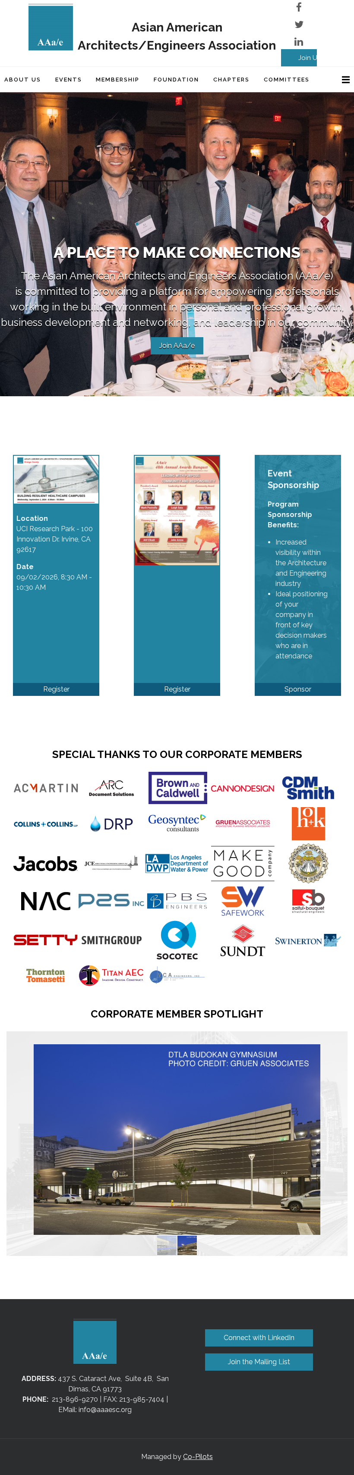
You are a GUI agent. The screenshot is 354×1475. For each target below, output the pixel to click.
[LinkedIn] (299, 42)
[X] (299, 24)
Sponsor (297, 689)
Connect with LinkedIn (259, 1338)
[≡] (337, 79)
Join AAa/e (177, 345)
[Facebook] (299, 7)
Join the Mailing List (259, 1362)
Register (56, 689)
